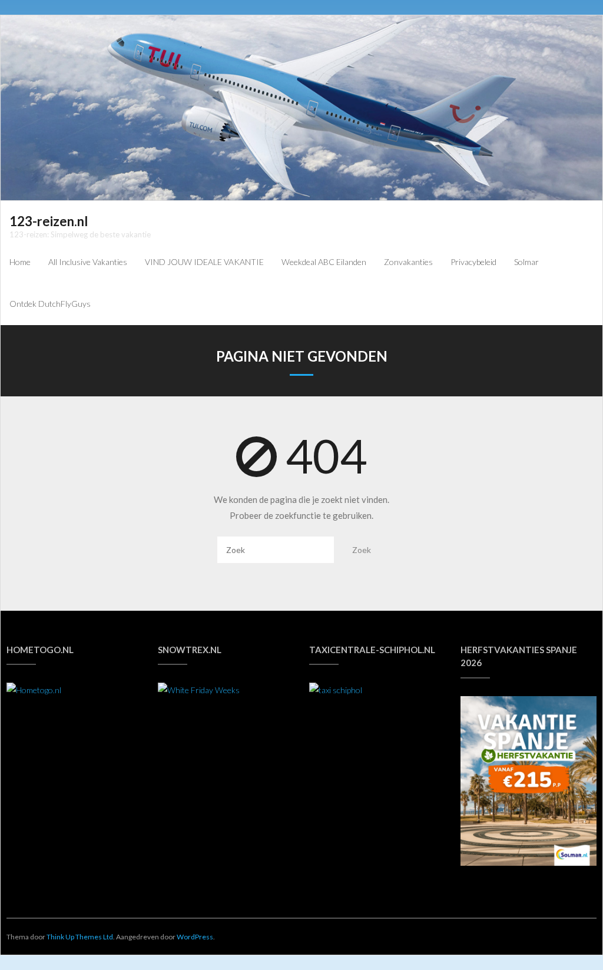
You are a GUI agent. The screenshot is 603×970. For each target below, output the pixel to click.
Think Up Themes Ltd (80, 936)
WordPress (195, 936)
